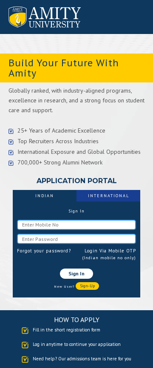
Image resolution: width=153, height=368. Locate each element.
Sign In (76, 273)
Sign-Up (87, 286)
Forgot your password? (44, 251)
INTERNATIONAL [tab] (108, 195)
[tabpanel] (76, 249)
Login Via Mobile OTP (110, 251)
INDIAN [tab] (44, 195)
